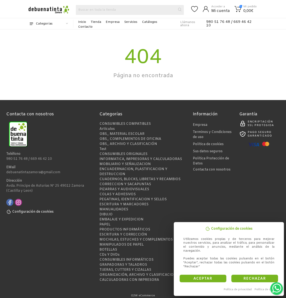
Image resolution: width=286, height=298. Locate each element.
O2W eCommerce (143, 295)
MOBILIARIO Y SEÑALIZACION (125, 164)
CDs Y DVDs (109, 254)
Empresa (113, 22)
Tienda (96, 22)
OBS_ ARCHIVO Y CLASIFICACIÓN (128, 144)
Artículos (107, 129)
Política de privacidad (238, 289)
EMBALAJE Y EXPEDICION (121, 219)
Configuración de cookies (33, 212)
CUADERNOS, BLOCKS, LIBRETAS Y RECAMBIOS (139, 179)
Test (102, 149)
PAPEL (104, 224)
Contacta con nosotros (212, 169)
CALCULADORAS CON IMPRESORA (129, 280)
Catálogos (149, 22)
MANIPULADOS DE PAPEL (121, 244)
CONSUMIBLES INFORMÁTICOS (126, 260)
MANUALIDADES (113, 209)
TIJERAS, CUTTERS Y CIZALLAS (125, 270)
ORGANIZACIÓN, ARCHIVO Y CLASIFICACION (137, 275)
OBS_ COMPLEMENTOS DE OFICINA (130, 139)
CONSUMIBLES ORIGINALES (123, 154)
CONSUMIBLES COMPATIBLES (125, 124)
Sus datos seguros (208, 151)
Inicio (82, 22)
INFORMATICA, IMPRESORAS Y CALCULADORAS (140, 159)
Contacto (85, 27)
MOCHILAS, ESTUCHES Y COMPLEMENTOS (136, 239)
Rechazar (254, 278)
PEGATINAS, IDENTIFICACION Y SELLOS (133, 199)
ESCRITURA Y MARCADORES (123, 204)
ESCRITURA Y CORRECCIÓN (123, 234)
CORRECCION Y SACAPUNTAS (125, 184)
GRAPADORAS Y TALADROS (123, 265)
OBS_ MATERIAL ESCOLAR (121, 134)
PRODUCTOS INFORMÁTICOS (124, 229)
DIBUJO (106, 214)
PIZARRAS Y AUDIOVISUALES (124, 189)
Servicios (130, 22)
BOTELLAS (108, 249)
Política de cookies (266, 289)
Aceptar (202, 278)
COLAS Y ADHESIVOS (117, 194)
